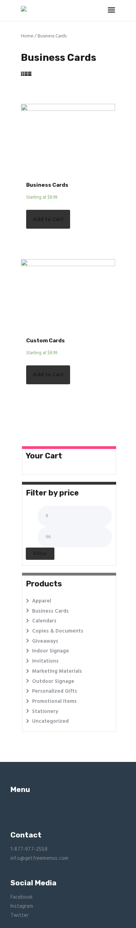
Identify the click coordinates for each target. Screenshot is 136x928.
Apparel (41, 601)
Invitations (45, 661)
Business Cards (47, 185)
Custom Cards (45, 340)
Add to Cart (48, 219)
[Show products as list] (28, 74)
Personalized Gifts (54, 691)
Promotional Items (54, 701)
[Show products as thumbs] (23, 74)
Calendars (44, 621)
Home (27, 36)
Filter (40, 554)
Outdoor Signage (53, 681)
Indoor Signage (50, 651)
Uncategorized (50, 721)
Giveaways (45, 641)
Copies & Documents (57, 631)
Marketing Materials (57, 671)
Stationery (45, 711)
